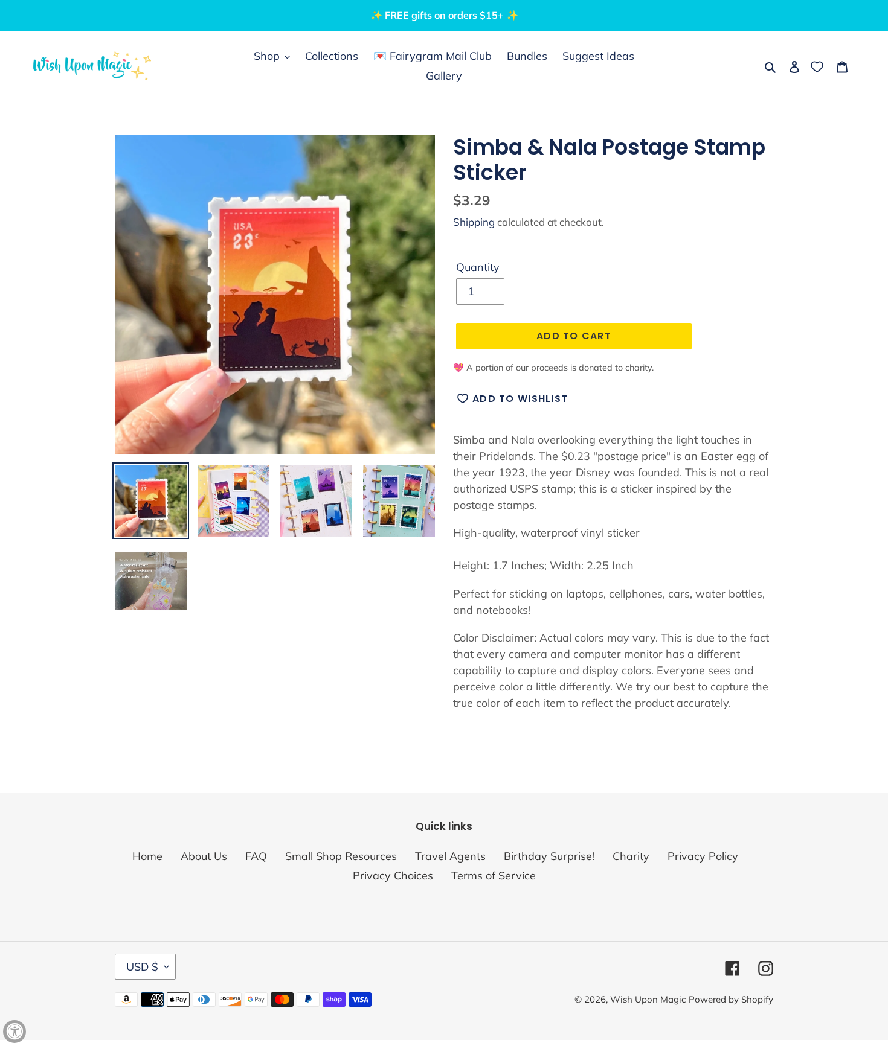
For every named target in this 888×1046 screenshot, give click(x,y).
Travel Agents (450, 856)
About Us (204, 856)
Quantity (478, 267)
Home (147, 856)
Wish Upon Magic (648, 999)
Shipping (474, 221)
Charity (631, 856)
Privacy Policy (703, 856)
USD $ (142, 967)
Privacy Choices (393, 875)
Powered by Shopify (731, 999)
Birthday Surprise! (549, 856)
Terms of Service (493, 875)
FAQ (256, 856)
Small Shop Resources (341, 856)
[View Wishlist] (818, 66)
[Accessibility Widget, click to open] (14, 1031)
